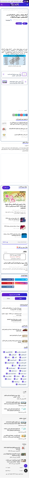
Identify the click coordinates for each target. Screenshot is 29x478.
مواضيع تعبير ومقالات (21, 384)
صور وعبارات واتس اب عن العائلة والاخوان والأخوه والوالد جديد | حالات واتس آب (11, 309)
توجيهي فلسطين (11, 368)
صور (24, 376)
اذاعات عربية (22, 360)
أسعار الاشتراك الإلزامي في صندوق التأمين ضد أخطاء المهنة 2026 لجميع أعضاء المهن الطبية (19, 123)
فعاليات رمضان (7, 376)
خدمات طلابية (13, 371)
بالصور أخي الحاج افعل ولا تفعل (15, 335)
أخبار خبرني (22, 357)
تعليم (14, 365)
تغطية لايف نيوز (9, 474)
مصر (24, 381)
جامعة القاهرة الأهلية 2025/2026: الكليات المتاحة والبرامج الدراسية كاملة (12, 403)
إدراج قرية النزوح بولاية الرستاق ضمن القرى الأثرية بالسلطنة (11, 341)
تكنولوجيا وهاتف (22, 368)
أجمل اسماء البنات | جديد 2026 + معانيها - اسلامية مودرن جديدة (11, 314)
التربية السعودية (12, 360)
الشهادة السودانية (9, 362)
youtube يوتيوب (7, 352)
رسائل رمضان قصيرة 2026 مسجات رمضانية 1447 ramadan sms (12, 234)
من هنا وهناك (15, 381)
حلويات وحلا (23, 371)
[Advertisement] (14, 37)
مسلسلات (8, 379)
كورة (16, 379)
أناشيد (7, 357)
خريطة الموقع (8, 470)
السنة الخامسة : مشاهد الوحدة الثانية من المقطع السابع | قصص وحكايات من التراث (11, 436)
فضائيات (16, 376)
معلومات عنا (8, 467)
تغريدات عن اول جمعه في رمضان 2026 (11, 226)
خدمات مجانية (18, 9)
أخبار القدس (12, 354)
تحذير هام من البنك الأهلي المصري (21, 134)
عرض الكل (6, 187)
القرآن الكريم (22, 365)
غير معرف (24, 19)
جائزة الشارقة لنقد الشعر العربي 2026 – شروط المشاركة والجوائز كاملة (11, 409)
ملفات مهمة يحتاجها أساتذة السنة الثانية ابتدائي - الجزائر (15, 264)
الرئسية (21, 467)
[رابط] (14, 60)
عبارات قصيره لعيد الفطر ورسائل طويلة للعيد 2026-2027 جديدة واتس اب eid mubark (15, 206)
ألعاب (15, 357)
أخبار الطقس (22, 354)
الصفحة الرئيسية (25, 9)
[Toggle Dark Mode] (26, 470)
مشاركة (8, 298)
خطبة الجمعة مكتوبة (11, 373)
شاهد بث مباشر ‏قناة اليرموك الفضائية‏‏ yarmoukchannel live (14, 320)
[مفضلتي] (25, 465)
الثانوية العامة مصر (21, 362)
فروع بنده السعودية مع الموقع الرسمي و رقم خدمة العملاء (11, 454)
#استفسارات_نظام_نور (21, 352)
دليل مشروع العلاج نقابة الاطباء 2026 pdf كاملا (18, 128)
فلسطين (23, 379)
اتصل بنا (21, 470)
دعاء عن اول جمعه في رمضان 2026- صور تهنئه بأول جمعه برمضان (12, 219)
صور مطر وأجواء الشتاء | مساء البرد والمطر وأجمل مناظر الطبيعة (11, 330)
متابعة (20, 298)
